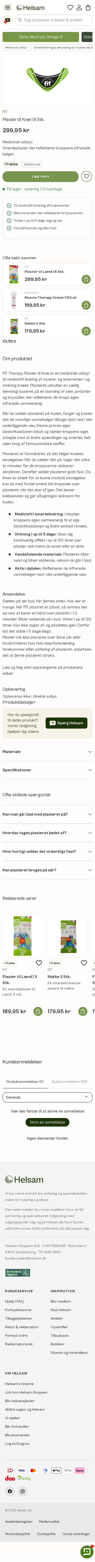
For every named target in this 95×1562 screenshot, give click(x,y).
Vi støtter (12, 1418)
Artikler (57, 1318)
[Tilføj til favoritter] (86, 176)
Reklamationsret (19, 1344)
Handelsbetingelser (18, 1522)
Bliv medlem (61, 1301)
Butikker (57, 1344)
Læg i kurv (40, 176)
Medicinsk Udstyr (16, 47)
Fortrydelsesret (18, 1310)
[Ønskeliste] (70, 7)
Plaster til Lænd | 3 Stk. (20, 979)
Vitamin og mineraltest (69, 1353)
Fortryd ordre (16, 1335)
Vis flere (9, 341)
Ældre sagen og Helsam (25, 1409)
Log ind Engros (17, 1444)
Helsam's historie (19, 1384)
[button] (88, 7)
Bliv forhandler (17, 1426)
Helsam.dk (24, 1510)
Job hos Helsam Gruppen (26, 1392)
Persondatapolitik (17, 1534)
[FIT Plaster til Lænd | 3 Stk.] (23, 936)
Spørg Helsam (70, 723)
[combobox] (53, 20)
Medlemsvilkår (49, 1522)
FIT (5, 112)
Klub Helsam (61, 1310)
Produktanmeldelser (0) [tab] (25, 1082)
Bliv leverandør (17, 1435)
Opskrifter (59, 1327)
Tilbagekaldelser (18, 1318)
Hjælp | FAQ (14, 1301)
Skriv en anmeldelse (47, 1122)
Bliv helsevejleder (19, 1401)
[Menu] (8, 8)
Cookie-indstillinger (76, 1534)
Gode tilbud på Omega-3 (40, 37)
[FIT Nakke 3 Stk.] (68, 936)
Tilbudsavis (60, 1335)
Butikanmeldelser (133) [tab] (70, 1082)
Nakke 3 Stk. (59, 976)
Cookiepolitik (46, 1534)
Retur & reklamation (22, 1327)
